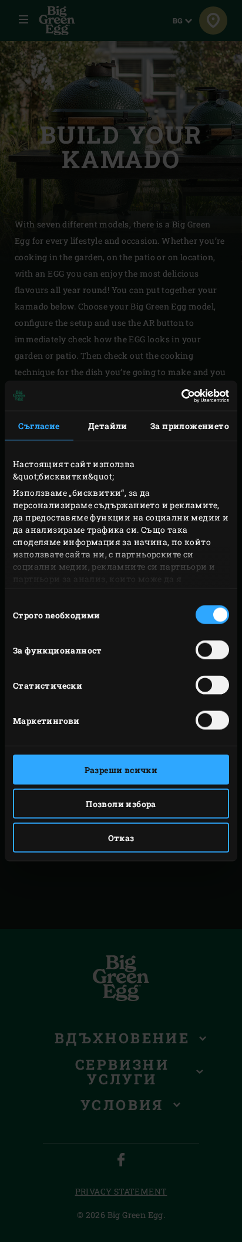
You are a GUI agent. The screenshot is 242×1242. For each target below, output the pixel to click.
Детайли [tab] (107, 425)
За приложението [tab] (189, 425)
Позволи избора (121, 803)
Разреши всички (121, 769)
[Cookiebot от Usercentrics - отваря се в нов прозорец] (177, 396)
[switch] (212, 650)
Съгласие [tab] (38, 425)
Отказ (121, 837)
